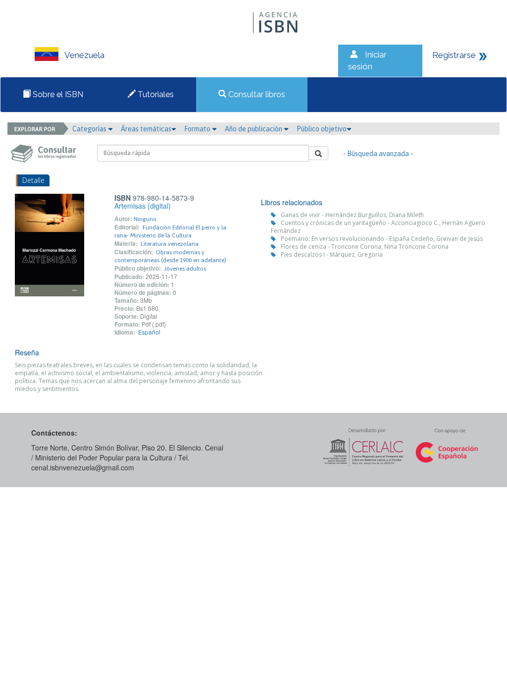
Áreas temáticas (146, 129)
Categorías (90, 129)
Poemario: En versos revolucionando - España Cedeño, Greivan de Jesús (382, 238)
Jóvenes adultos (185, 268)
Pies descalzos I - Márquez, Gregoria (332, 254)
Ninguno (145, 219)
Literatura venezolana (170, 243)
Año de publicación (254, 129)
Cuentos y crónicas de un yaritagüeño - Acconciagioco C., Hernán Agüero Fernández (378, 227)
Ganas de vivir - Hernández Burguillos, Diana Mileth (352, 215)
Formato (198, 129)
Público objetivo (322, 129)
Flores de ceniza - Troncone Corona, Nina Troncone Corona (365, 246)
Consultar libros (255, 94)
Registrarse (454, 55)
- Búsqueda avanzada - (378, 154)
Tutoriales (155, 94)
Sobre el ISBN (57, 94)
